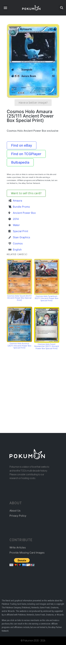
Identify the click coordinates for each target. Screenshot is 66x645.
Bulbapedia (20, 162)
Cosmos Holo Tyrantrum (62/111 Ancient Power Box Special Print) (46, 298)
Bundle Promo (21, 206)
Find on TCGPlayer (26, 154)
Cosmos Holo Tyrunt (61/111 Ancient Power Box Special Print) (19, 298)
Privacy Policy (17, 515)
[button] (5, 8)
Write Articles (17, 547)
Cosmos (18, 243)
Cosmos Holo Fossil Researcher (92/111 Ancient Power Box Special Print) (46, 346)
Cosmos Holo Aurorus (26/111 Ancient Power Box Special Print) (19, 345)
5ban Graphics (21, 237)
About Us (14, 510)
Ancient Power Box (24, 212)
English (17, 249)
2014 (16, 219)
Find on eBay (21, 145)
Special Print (20, 231)
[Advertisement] (33, 386)
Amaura (17, 200)
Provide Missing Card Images (27, 552)
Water (16, 225)
